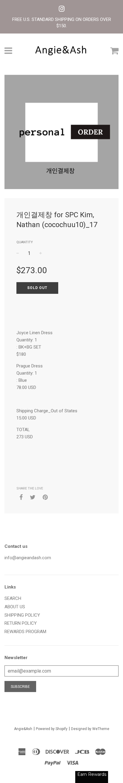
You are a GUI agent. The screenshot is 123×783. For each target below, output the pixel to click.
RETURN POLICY (20, 623)
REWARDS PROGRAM (25, 631)
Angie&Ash (23, 729)
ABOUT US (14, 606)
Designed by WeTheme (90, 729)
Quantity (24, 242)
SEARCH (12, 598)
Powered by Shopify (51, 729)
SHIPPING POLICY (22, 615)
